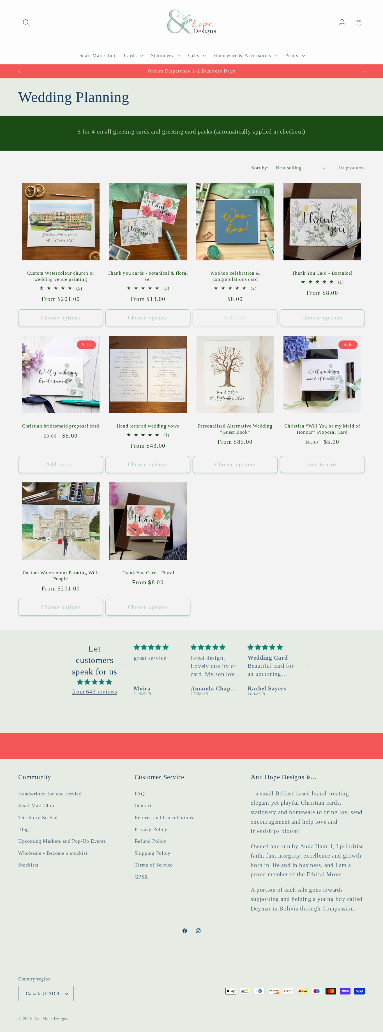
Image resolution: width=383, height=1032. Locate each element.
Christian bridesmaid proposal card (61, 426)
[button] (26, 23)
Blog (23, 829)
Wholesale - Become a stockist (52, 853)
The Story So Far (37, 817)
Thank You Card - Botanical (322, 273)
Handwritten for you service (49, 793)
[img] (94, 682)
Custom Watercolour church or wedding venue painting (60, 276)
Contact (143, 805)
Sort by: (260, 168)
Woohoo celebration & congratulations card (235, 276)
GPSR (141, 876)
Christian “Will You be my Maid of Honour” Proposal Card (322, 429)
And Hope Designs (51, 1018)
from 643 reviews (94, 691)
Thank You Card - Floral (148, 572)
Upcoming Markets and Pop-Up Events (62, 841)
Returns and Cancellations (164, 817)
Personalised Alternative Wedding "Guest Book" (235, 429)
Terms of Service (154, 865)
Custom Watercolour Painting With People (61, 576)
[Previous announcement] (19, 71)
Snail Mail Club (36, 805)
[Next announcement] (364, 71)
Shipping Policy (152, 853)
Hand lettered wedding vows (148, 426)
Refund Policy (151, 841)
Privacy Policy (151, 829)
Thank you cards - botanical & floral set (148, 276)
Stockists (28, 865)
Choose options (61, 318)
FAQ (140, 793)
